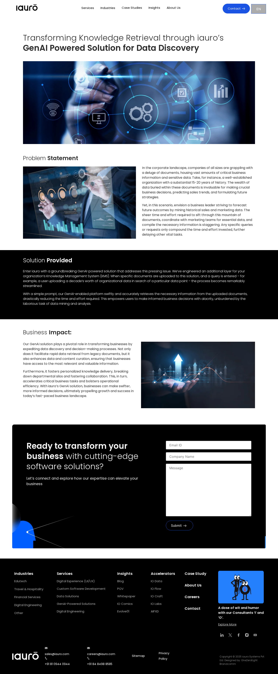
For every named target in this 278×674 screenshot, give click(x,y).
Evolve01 (123, 611)
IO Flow (156, 588)
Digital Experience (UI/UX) (76, 581)
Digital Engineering (28, 605)
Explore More (227, 624)
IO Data (156, 581)
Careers (192, 596)
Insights (154, 8)
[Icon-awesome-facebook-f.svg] (238, 635)
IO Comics (125, 604)
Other (18, 613)
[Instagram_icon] (247, 635)
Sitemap (138, 656)
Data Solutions (68, 596)
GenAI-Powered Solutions (76, 604)
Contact (234, 8)
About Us (174, 8)
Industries (108, 8)
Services (87, 8)
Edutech (20, 581)
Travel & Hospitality (28, 589)
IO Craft (157, 596)
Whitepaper (126, 596)
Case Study (195, 573)
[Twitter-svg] (230, 635)
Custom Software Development (81, 588)
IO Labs (156, 604)
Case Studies (132, 8)
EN (258, 9)
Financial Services (27, 597)
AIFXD (155, 611)
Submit (176, 525)
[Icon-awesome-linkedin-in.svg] (221, 635)
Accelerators (163, 573)
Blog (120, 581)
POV (120, 588)
